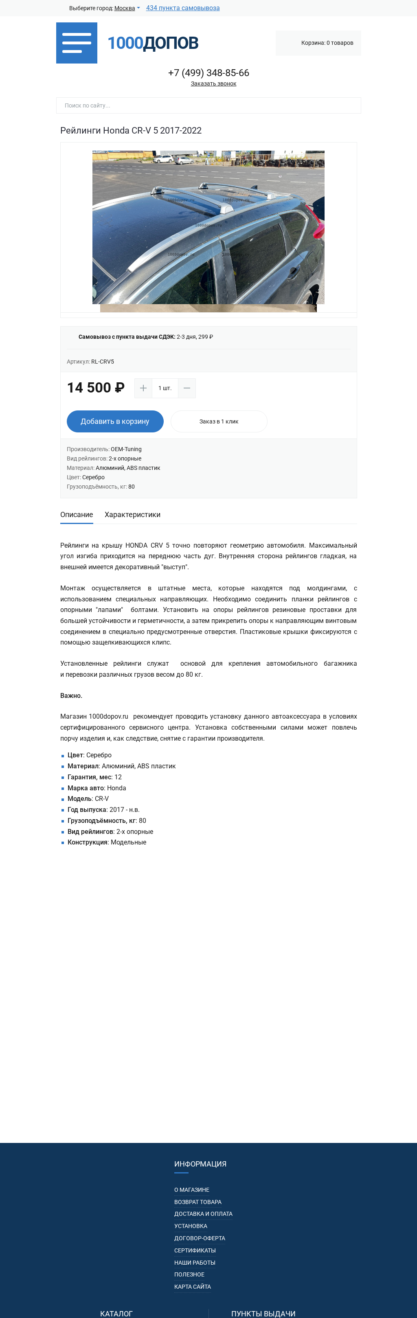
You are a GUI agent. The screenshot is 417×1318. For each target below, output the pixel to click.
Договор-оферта (199, 1238)
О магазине (191, 1189)
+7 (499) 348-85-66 (208, 73)
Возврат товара (198, 1202)
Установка (190, 1226)
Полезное (189, 1274)
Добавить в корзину (115, 421)
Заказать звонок (214, 83)
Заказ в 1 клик (219, 421)
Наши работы (194, 1262)
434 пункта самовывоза (183, 8)
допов (152, 43)
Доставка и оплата (203, 1214)
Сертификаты (195, 1250)
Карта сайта (192, 1286)
